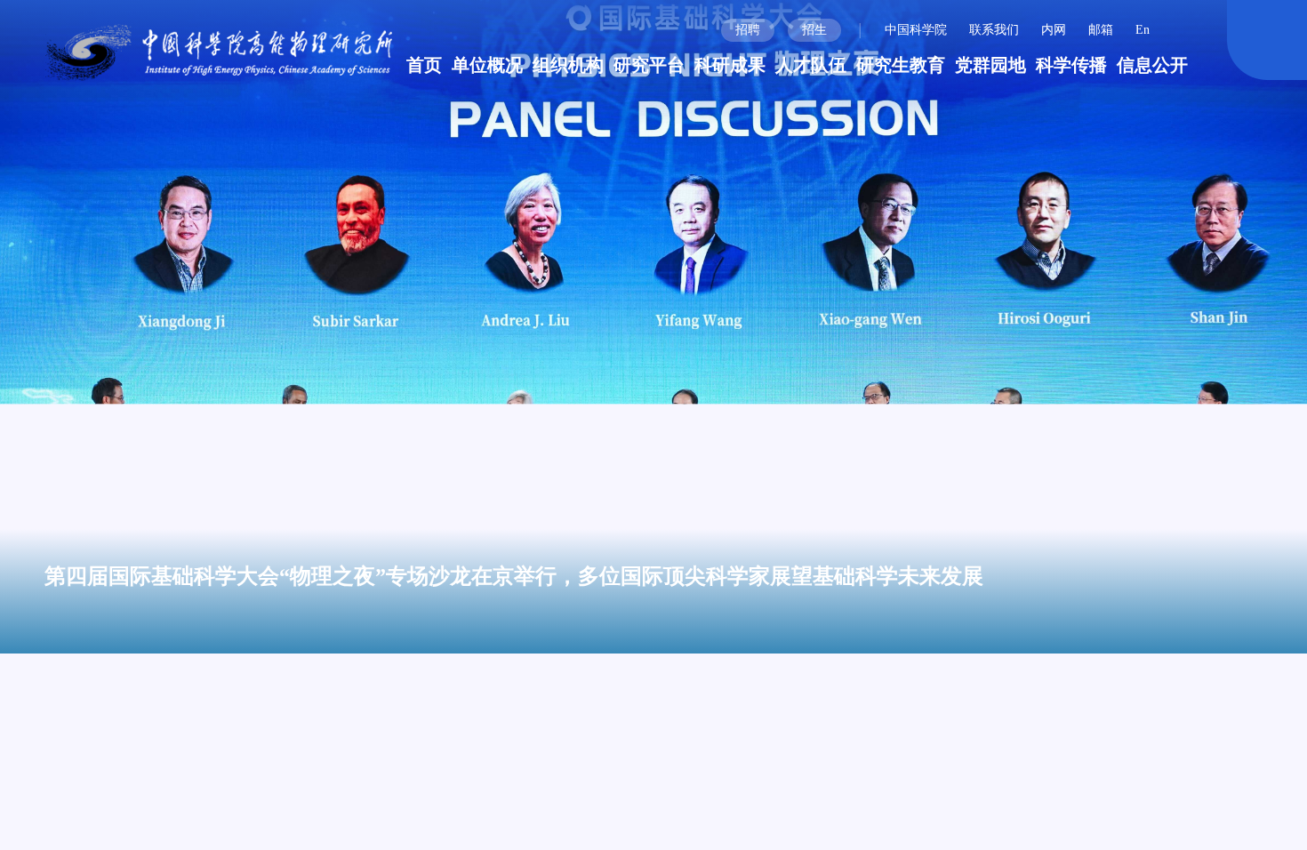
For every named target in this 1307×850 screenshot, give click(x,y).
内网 (1053, 29)
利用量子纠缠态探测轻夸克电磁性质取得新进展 (848, 831)
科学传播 (1071, 65)
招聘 (747, 29)
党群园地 (990, 65)
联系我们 (994, 29)
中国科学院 (916, 29)
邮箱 (1100, 29)
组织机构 (568, 65)
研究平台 (649, 65)
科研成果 (730, 65)
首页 (424, 65)
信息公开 (1152, 65)
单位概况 (487, 65)
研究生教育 (900, 65)
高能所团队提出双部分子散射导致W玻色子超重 (847, 786)
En (1142, 29)
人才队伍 (810, 65)
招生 (814, 29)
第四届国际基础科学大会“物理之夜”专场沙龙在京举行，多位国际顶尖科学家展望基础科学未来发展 (513, 576)
